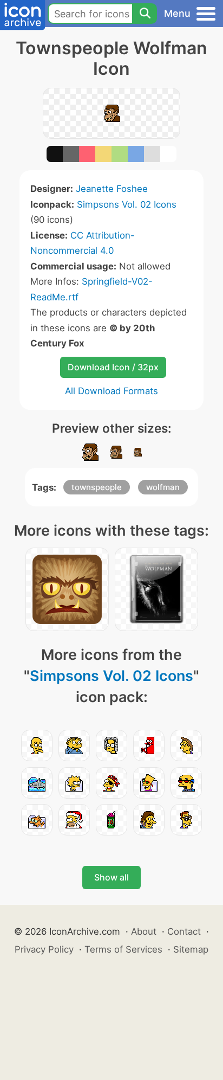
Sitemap (190, 949)
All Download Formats (111, 390)
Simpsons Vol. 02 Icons (126, 204)
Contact (184, 931)
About (143, 931)
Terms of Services (123, 949)
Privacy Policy (44, 949)
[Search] (144, 13)
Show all (111, 877)
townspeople (96, 487)
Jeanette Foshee (112, 188)
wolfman (163, 487)
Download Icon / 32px (113, 367)
